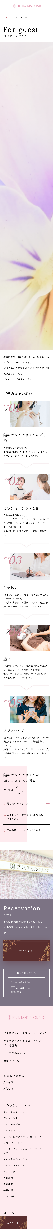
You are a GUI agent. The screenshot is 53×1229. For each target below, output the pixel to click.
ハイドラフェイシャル (15, 1165)
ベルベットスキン (13, 1130)
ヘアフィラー (10, 1171)
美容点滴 (8, 1177)
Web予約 (13, 1223)
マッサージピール (12, 1124)
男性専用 (8, 1088)
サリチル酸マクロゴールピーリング (22, 1136)
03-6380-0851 (23, 981)
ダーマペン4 (10, 1118)
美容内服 (8, 1190)
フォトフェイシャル (14, 1112)
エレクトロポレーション (16, 1159)
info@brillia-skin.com (21, 989)
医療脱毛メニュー (15, 1076)
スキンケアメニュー (17, 1105)
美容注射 (8, 1184)
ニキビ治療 (9, 1196)
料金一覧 (8, 1213)
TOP (5, 17)
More (8, 790)
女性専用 (8, 1082)
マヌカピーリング (13, 1143)
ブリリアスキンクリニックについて (24, 1033)
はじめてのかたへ (14, 1053)
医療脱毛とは (11, 1061)
